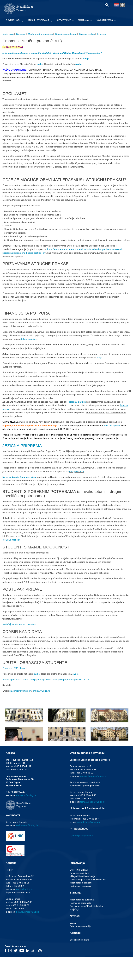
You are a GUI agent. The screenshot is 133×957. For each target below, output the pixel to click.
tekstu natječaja (29, 339)
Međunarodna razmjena (40, 34)
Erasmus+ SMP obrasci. (14, 668)
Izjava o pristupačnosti (81, 835)
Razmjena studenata (66, 34)
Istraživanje (64, 20)
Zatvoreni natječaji (79, 873)
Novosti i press (104, 20)
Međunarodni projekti (80, 882)
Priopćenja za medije (80, 926)
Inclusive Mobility (11, 539)
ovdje (86, 58)
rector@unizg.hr (24, 889)
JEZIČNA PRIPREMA (22, 445)
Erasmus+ (102, 34)
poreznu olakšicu (77, 401)
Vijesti (73, 923)
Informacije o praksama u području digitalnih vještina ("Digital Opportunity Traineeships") (52, 53)
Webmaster (13, 815)
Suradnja (83, 20)
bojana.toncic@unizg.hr (28, 911)
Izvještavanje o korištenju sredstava (88, 879)
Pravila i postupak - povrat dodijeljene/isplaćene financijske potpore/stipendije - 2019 (45, 679)
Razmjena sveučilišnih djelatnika (86, 906)
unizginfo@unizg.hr (26, 795)
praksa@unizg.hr (41, 690)
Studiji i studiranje (38, 20)
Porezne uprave (111, 425)
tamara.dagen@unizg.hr (92, 801)
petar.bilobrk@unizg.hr (89, 822)
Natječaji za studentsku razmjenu (19, 624)
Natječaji (74, 909)
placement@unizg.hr (20, 690)
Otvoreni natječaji (79, 869)
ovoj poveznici (76, 471)
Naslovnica (8, 34)
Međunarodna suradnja (82, 899)
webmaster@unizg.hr (27, 825)
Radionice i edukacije (80, 886)
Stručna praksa (87, 34)
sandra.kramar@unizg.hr (93, 776)
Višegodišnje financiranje (82, 876)
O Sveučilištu (13, 20)
